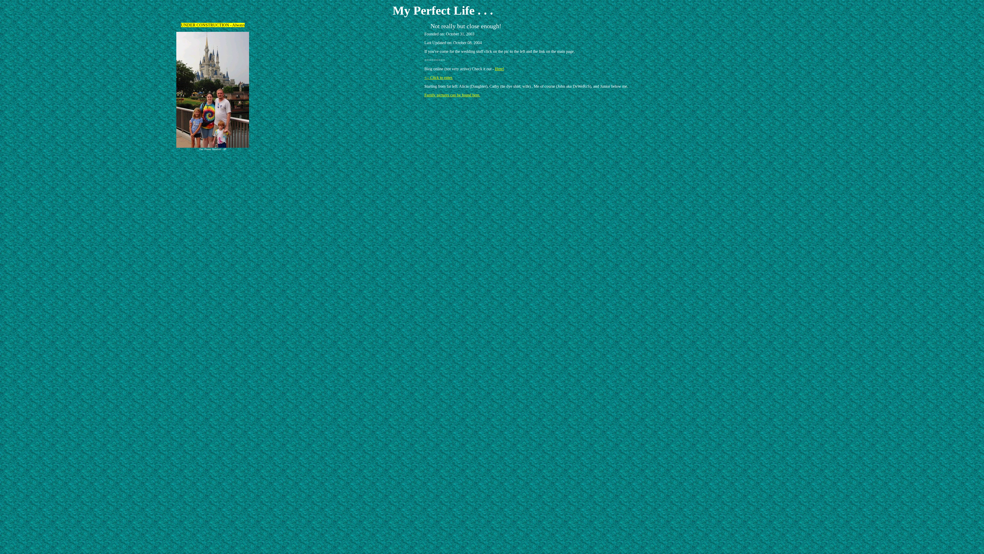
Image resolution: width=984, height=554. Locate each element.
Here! (499, 69)
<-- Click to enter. (438, 77)
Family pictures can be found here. (452, 95)
